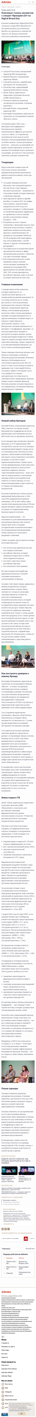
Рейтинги (5, 1365)
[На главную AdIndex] (18, 1291)
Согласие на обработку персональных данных (14, 1319)
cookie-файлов (22, 1407)
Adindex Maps (6, 1376)
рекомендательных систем (16, 1410)
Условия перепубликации (8, 1297)
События (18, 7)
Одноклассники (11, 1400)
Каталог (4, 1354)
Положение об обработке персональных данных (15, 1317)
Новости (4, 1357)
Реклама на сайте (8, 1347)
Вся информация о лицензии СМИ (10, 1311)
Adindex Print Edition (9, 1369)
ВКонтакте (9, 1396)
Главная (3, 7)
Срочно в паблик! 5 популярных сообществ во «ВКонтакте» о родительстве (16, 1189)
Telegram (8, 1392)
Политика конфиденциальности (10, 1313)
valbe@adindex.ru (8, 1224)
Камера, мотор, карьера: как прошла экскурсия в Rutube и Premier (15, 1161)
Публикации (10, 7)
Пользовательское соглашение (10, 1315)
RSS (6, 1388)
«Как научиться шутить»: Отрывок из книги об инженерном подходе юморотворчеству (15, 1192)
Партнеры (5, 1350)
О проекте (5, 1343)
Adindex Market (7, 1372)
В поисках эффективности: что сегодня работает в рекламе (25, 1179)
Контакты (8, 1384)
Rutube (7, 1404)
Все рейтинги (30, 1249)
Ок (22, 1414)
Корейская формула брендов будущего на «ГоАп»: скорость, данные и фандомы (8, 1179)
